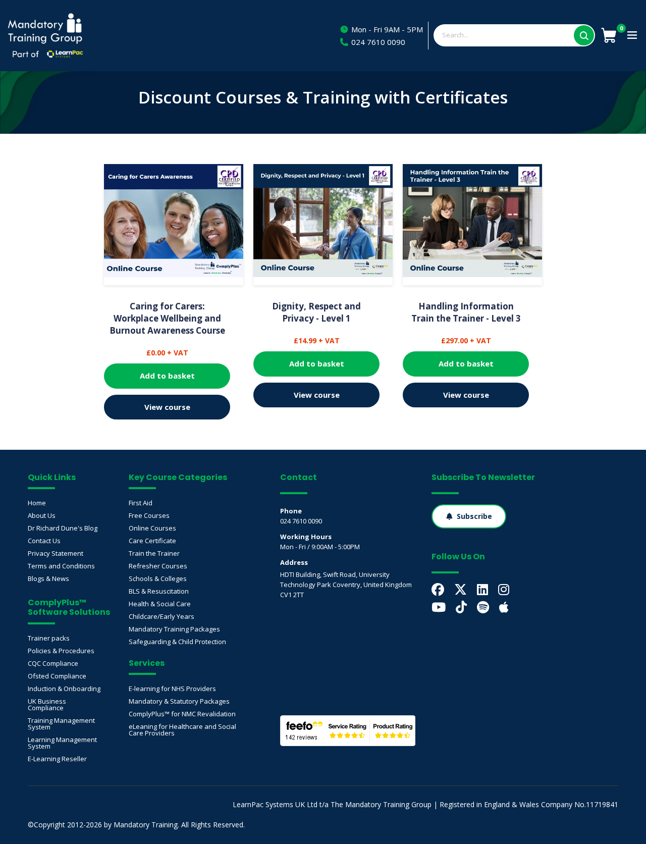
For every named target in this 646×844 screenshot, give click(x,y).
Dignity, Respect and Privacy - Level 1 (316, 312)
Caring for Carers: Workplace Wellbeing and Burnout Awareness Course (167, 318)
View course (167, 407)
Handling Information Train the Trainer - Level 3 (466, 312)
